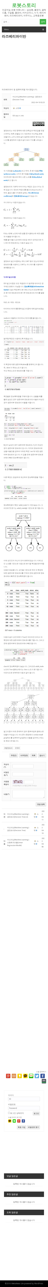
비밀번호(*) (6, 773)
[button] (14, 108)
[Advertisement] (24, 63)
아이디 (11, 1095)
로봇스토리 (24, 5)
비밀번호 (12, 1104)
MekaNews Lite (17, 1283)
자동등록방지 (6, 783)
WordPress (38, 1283)
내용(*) (6, 794)
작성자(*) (6, 765)
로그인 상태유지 (17, 1113)
